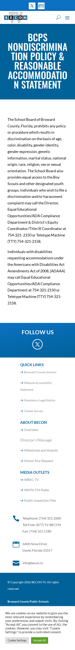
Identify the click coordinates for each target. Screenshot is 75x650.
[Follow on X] (32, 6)
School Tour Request (38, 461)
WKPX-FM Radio (36, 490)
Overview (31, 430)
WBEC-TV (31, 480)
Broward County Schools (40, 372)
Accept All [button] (40, 640)
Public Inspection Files (40, 500)
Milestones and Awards (41, 450)
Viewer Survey (33, 411)
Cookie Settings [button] (17, 640)
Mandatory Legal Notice (39, 400)
